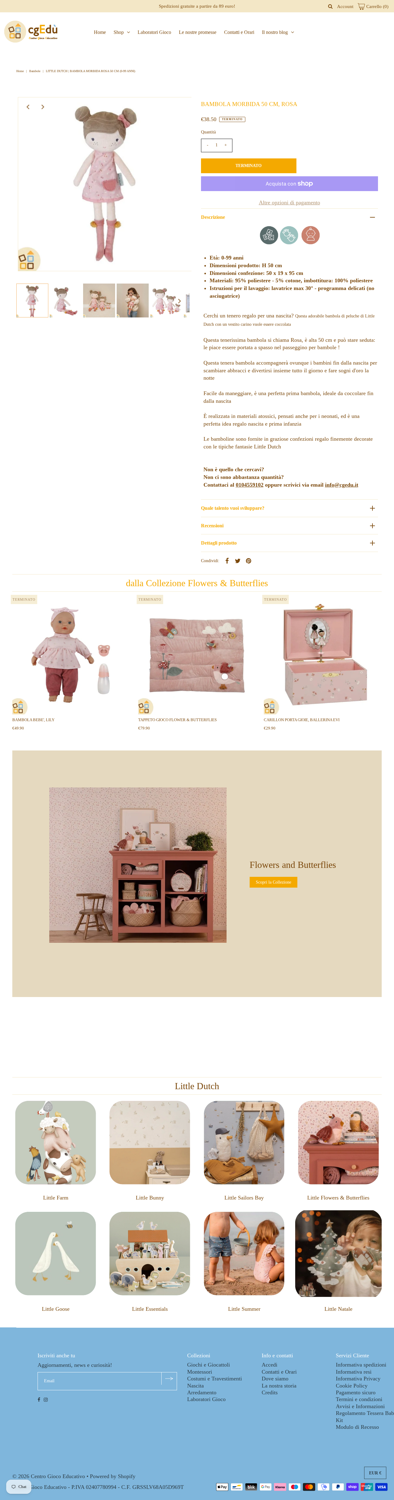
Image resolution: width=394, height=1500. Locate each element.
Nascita (195, 1386)
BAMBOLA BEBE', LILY (33, 719)
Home (100, 32)
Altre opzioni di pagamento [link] (289, 202)
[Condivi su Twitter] (238, 560)
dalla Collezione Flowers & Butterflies (197, 583)
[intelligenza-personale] (310, 242)
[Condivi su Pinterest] (248, 560)
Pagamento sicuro (356, 1392)
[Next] (43, 107)
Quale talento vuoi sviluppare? (232, 508)
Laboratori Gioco (154, 32)
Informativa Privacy (358, 1378)
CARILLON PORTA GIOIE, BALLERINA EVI (302, 719)
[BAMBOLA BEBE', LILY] (71, 655)
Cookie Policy (352, 1386)
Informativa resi (354, 1372)
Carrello (376, 6)
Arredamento (201, 1392)
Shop (119, 32)
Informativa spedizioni (361, 1365)
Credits (270, 1392)
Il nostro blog (275, 32)
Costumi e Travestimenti (214, 1378)
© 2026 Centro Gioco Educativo (48, 1476)
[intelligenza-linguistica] (269, 242)
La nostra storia (279, 1386)
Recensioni (212, 525)
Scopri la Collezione (273, 882)
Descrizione (213, 217)
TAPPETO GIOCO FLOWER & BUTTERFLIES (177, 719)
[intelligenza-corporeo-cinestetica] (289, 242)
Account (345, 6)
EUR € (375, 1473)
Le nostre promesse (197, 32)
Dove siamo (275, 1378)
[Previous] (27, 107)
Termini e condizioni (359, 1399)
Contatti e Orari (239, 32)
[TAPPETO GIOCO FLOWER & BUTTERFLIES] (197, 655)
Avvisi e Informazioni (360, 1406)
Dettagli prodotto (219, 543)
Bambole (34, 71)
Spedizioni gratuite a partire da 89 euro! (197, 6)
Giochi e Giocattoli (208, 1365)
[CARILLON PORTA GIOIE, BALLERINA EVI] (323, 655)
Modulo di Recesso (357, 1427)
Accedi (269, 1365)
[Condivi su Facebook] (227, 560)
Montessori (199, 1372)
